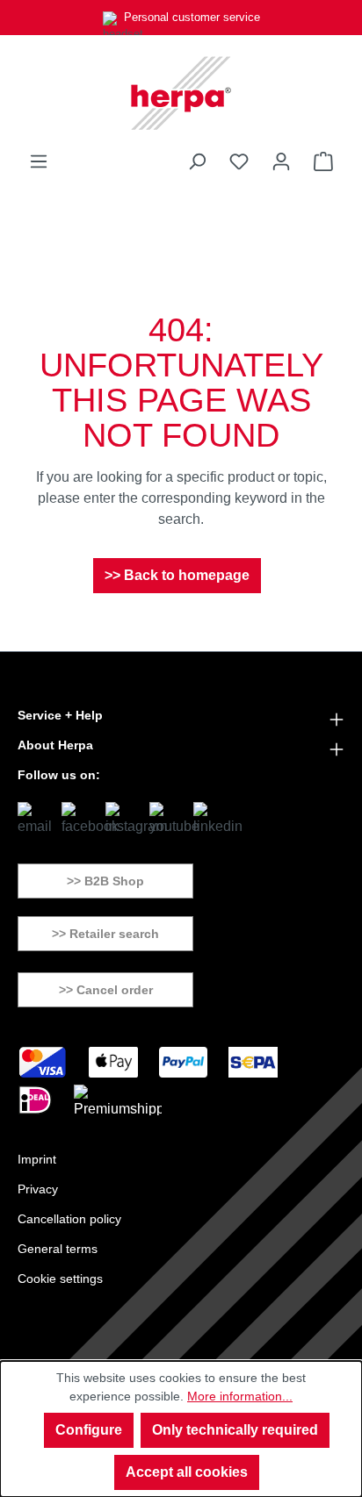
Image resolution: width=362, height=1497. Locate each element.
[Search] (197, 161)
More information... (240, 1396)
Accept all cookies (187, 1472)
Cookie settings (60, 1278)
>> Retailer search (105, 934)
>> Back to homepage (177, 575)
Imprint (37, 1159)
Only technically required (235, 1429)
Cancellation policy (69, 1219)
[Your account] (281, 161)
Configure (88, 1429)
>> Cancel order (106, 990)
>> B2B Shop (105, 881)
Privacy (38, 1189)
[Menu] (39, 161)
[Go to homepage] (181, 93)
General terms (58, 1249)
